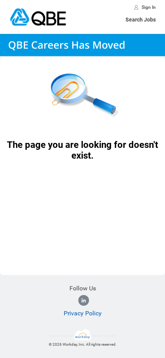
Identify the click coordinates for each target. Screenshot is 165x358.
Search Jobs (140, 20)
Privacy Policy (83, 313)
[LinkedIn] (83, 300)
